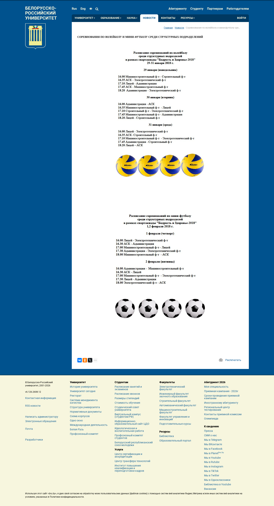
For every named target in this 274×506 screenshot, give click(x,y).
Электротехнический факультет (172, 388)
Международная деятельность (89, 425)
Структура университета (85, 407)
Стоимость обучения (127, 402)
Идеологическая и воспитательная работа (129, 429)
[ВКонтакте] (79, 360)
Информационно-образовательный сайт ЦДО (132, 422)
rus (74, 8)
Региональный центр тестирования (217, 408)
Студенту (196, 8)
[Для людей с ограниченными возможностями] (89, 8)
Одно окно (76, 420)
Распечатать (233, 360)
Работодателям (238, 8)
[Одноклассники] (85, 360)
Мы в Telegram (213, 440)
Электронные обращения (40, 421)
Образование (110, 18)
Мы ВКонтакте (213, 444)
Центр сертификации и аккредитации (128, 455)
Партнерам (215, 8)
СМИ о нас (210, 435)
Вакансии (210, 489)
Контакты (168, 18)
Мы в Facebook (213, 448)
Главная (168, 27)
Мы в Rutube (211, 462)
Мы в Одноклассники (217, 480)
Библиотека (166, 436)
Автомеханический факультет (177, 405)
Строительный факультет (175, 401)
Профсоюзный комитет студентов (129, 436)
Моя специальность (216, 386)
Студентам (121, 382)
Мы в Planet (214, 453)
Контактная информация (40, 398)
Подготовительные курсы (175, 423)
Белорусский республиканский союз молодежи (134, 443)
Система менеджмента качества (84, 401)
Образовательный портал (175, 440)
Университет (84, 18)
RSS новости (32, 405)
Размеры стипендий (127, 398)
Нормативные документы (86, 411)
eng (83, 8)
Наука (131, 18)
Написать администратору (41, 416)
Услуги (119, 449)
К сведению (211, 426)
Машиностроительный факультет (173, 411)
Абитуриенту (178, 8)
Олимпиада (211, 418)
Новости (149, 18)
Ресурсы (187, 18)
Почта (29, 429)
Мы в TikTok (211, 471)
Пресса (208, 431)
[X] (90, 360)
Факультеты (167, 382)
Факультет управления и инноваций (174, 418)
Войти (241, 18)
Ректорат (75, 395)
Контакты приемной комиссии (223, 414)
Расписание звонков (127, 393)
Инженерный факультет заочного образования (174, 395)
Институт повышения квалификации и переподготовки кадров (129, 468)
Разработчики (34, 439)
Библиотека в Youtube (217, 484)
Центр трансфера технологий (132, 461)
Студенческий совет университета (127, 408)
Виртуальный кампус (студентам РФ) (128, 415)
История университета (83, 386)
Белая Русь (77, 429)
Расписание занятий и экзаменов (128, 388)
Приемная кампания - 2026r (221, 391)
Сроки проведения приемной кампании (222, 397)
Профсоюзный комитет (84, 434)
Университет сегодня (82, 391)
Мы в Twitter (211, 475)
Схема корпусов (80, 416)
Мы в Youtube (212, 457)
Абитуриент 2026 (214, 382)
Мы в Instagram (213, 466)
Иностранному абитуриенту (221, 402)
